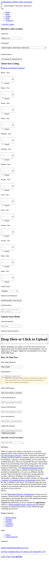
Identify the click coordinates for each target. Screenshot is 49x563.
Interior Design (10, 518)
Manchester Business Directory (33, 468)
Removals (9, 526)
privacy (8, 535)
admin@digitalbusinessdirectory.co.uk (14, 548)
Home (7, 12)
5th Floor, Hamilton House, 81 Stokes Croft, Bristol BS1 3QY (23, 552)
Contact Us (9, 20)
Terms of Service (11, 537)
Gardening (9, 524)
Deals (7, 18)
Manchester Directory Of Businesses (21, 494)
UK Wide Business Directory (11, 455)
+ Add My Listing (7, 24)
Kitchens (8, 522)
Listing (7, 16)
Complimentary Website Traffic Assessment (16, 2)
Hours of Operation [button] (13, 68)
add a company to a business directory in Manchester (24, 479)
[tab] (24, 68)
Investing (8, 520)
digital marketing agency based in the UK (24, 505)
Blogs (7, 14)
